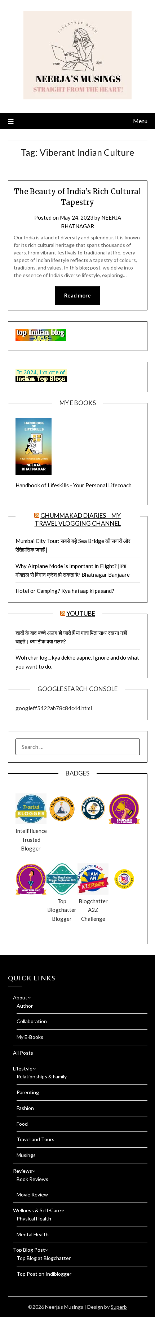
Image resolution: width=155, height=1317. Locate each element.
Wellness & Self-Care (37, 1210)
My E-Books (30, 1037)
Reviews (22, 1171)
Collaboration (32, 1021)
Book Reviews (32, 1179)
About (20, 997)
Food (22, 1124)
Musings (26, 1155)
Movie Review (32, 1194)
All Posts (23, 1053)
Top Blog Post (29, 1250)
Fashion (25, 1108)
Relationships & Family (42, 1076)
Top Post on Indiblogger (44, 1274)
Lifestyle (22, 1068)
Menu (140, 120)
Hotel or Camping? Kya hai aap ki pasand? (64, 590)
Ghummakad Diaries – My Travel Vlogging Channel (78, 519)
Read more (77, 295)
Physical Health (34, 1218)
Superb (119, 1307)
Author (25, 1006)
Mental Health (33, 1234)
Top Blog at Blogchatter (44, 1258)
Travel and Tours (35, 1139)
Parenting (28, 1092)
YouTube (80, 613)
